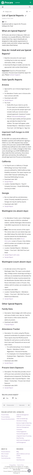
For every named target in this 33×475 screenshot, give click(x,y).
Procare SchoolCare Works (8, 419)
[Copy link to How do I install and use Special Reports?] (12, 54)
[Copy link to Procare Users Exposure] (26, 367)
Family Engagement (21, 431)
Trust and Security (5, 458)
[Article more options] (29, 11)
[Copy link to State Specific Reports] (24, 79)
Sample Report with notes (11, 255)
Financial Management (22, 433)
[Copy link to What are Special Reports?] (28, 31)
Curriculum (19, 429)
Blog (17, 451)
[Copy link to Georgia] (11, 193)
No (16, 398)
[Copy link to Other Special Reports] (24, 304)
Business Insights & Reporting (23, 423)
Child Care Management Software (22, 415)
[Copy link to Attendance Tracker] (22, 329)
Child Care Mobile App (22, 418)
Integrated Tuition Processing (23, 436)
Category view (8, 11)
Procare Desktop (5, 417)
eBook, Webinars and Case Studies (23, 454)
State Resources (20, 460)
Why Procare (4, 456)
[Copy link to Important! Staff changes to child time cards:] (13, 134)
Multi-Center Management (23, 440)
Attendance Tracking (21, 421)
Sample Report (8, 100)
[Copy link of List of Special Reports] (25, 15)
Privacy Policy (12, 465)
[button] (9, 405)
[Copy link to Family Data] (15, 309)
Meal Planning (20, 438)
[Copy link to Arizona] (11, 85)
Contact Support (14, 75)
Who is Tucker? (5, 454)
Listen (5, 21)
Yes (7, 398)
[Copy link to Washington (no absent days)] (4, 214)
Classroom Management (22, 427)
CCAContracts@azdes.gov (18, 116)
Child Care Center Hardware (23, 425)
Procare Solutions (5, 451)
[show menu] (30, 2)
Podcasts (18, 457)
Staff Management (21, 442)
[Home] (10, 2)
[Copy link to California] (13, 161)
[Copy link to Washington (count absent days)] (4, 265)
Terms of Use (20, 465)
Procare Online (5, 414)
